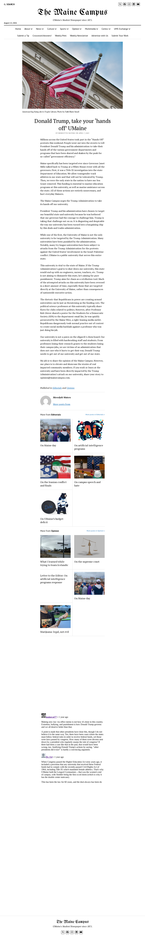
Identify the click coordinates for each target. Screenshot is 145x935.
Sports (63, 28)
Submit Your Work (120, 35)
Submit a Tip (23, 35)
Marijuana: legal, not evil (54, 631)
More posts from (61, 404)
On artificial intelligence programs (88, 447)
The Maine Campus (72, 12)
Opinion (75, 28)
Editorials (57, 387)
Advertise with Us (99, 35)
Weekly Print (61, 35)
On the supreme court (86, 561)
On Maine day (48, 445)
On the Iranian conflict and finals (53, 483)
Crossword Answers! (42, 35)
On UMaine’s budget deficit (51, 520)
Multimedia (90, 28)
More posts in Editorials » (95, 414)
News (38, 28)
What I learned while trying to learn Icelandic (54, 563)
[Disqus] (72, 674)
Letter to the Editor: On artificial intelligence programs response (53, 579)
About (27, 28)
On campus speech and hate (87, 483)
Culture (50, 28)
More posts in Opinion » (96, 531)
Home (18, 28)
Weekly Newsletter (79, 35)
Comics (105, 28)
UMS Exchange (121, 28)
